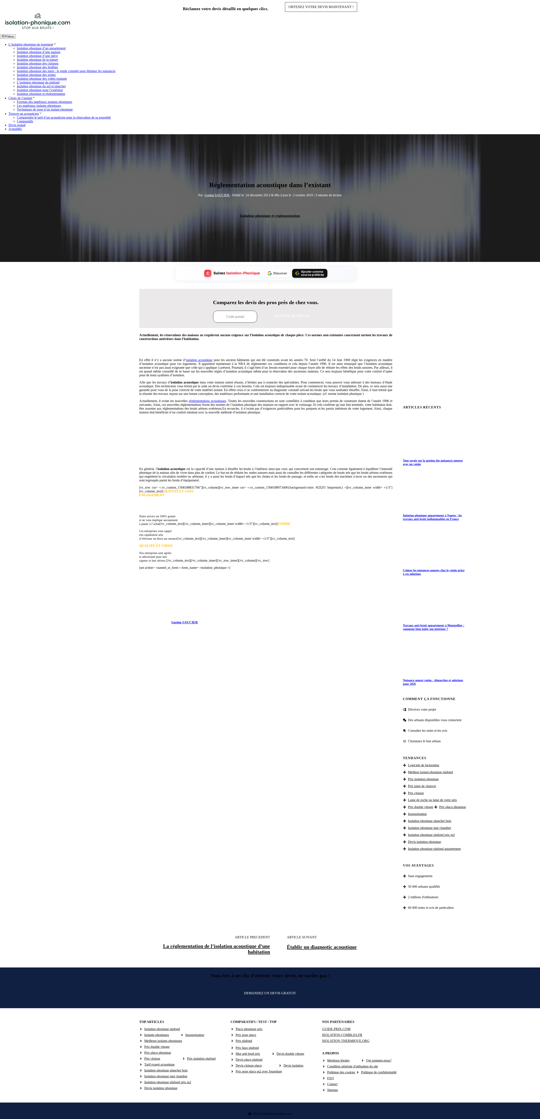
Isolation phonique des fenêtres (37, 67)
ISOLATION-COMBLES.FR (342, 1035)
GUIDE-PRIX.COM (336, 1029)
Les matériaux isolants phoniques (39, 105)
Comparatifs (25, 121)
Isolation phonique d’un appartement (41, 48)
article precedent (252, 937)
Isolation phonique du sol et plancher (41, 86)
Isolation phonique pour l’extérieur (40, 90)
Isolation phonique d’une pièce (37, 56)
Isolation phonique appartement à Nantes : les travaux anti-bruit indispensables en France (432, 517)
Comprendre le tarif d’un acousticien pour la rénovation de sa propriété (64, 117)
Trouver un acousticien (23, 113)
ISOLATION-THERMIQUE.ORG (346, 1041)
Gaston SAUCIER (217, 195)
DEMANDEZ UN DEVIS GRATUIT (270, 993)
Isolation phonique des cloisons (37, 63)
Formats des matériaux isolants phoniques (44, 102)
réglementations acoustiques (207, 401)
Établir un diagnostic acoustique (322, 947)
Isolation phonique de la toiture (37, 59)
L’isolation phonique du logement (30, 44)
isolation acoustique (199, 360)
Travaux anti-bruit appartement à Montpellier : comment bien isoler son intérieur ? (433, 627)
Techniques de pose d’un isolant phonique (45, 109)
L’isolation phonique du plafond (38, 82)
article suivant (302, 937)
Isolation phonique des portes (36, 75)
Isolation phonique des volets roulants (42, 78)
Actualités (15, 129)
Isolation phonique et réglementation (41, 94)
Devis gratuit (17, 125)
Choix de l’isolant (20, 98)
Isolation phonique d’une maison (38, 52)
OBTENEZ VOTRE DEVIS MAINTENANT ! (321, 7)
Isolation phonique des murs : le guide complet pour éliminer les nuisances (66, 71)
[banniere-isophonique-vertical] (265, 459)
